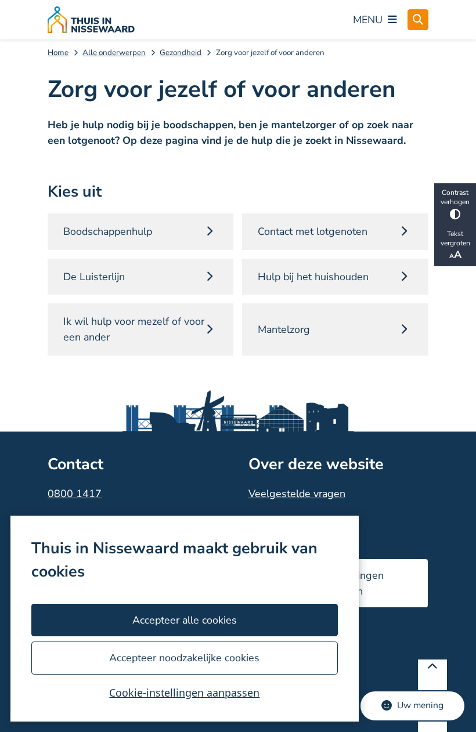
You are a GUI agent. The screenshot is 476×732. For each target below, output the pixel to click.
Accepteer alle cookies (184, 620)
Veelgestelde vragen (296, 494)
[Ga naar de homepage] (91, 19)
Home (58, 52)
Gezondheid (180, 52)
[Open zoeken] (418, 19)
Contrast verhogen (455, 197)
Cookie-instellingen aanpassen (184, 693)
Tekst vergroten (455, 238)
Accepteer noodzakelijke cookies (184, 658)
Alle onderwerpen (114, 52)
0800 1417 (75, 494)
